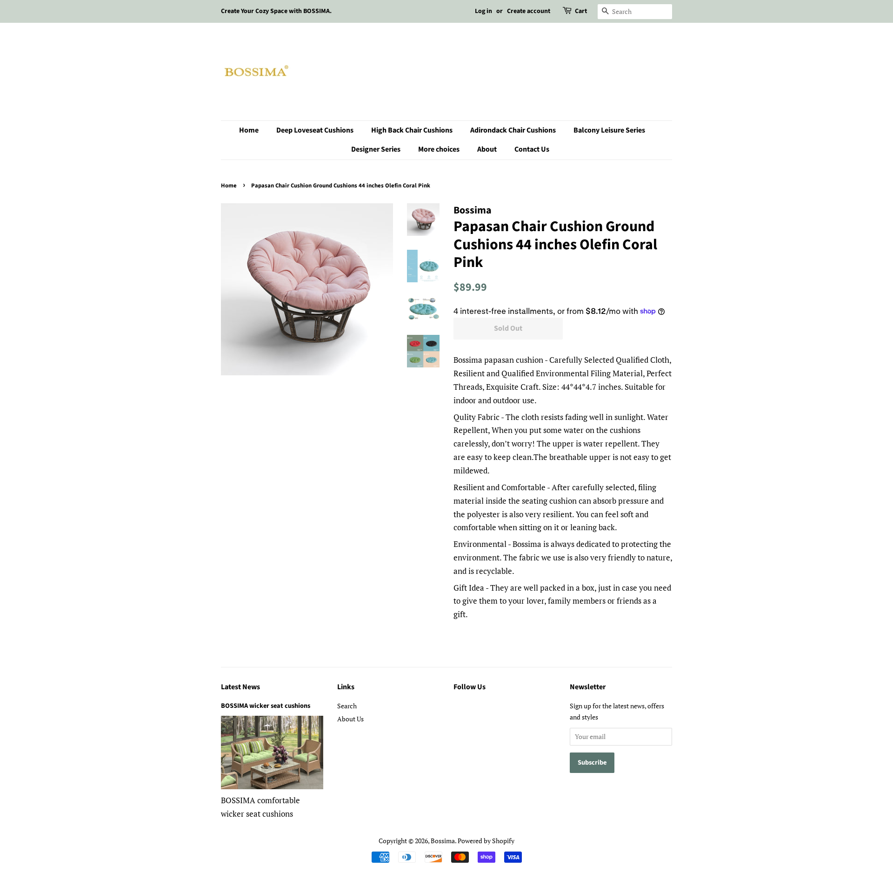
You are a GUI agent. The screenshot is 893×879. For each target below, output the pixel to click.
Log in (483, 11)
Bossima (443, 840)
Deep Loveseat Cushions (314, 130)
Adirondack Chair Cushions (513, 130)
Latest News (240, 687)
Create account (528, 11)
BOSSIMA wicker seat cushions (265, 706)
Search (347, 705)
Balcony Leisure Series (609, 130)
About (487, 149)
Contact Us (531, 149)
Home (249, 130)
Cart (581, 11)
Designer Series (375, 149)
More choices (439, 149)
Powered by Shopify (486, 840)
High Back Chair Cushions (412, 130)
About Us (350, 718)
